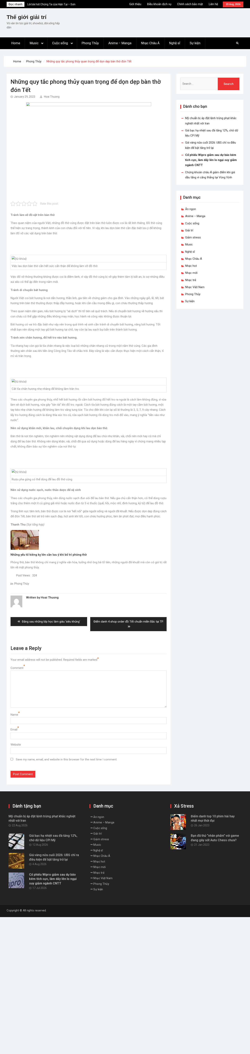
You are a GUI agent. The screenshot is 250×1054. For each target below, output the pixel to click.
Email (14, 729)
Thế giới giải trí (26, 17)
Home (15, 43)
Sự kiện (195, 43)
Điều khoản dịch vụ (159, 4)
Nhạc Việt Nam (194, 287)
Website (16, 744)
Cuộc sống (60, 43)
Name (14, 714)
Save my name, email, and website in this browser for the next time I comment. (66, 759)
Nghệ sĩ (174, 43)
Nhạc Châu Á (150, 43)
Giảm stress (193, 237)
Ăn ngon (190, 209)
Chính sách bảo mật (190, 4)
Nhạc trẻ (190, 280)
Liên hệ (213, 4)
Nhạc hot (191, 266)
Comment (17, 668)
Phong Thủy (90, 43)
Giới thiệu (135, 4)
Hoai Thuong (52, 96)
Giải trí (189, 230)
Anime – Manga (119, 43)
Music (34, 43)
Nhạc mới (191, 273)
